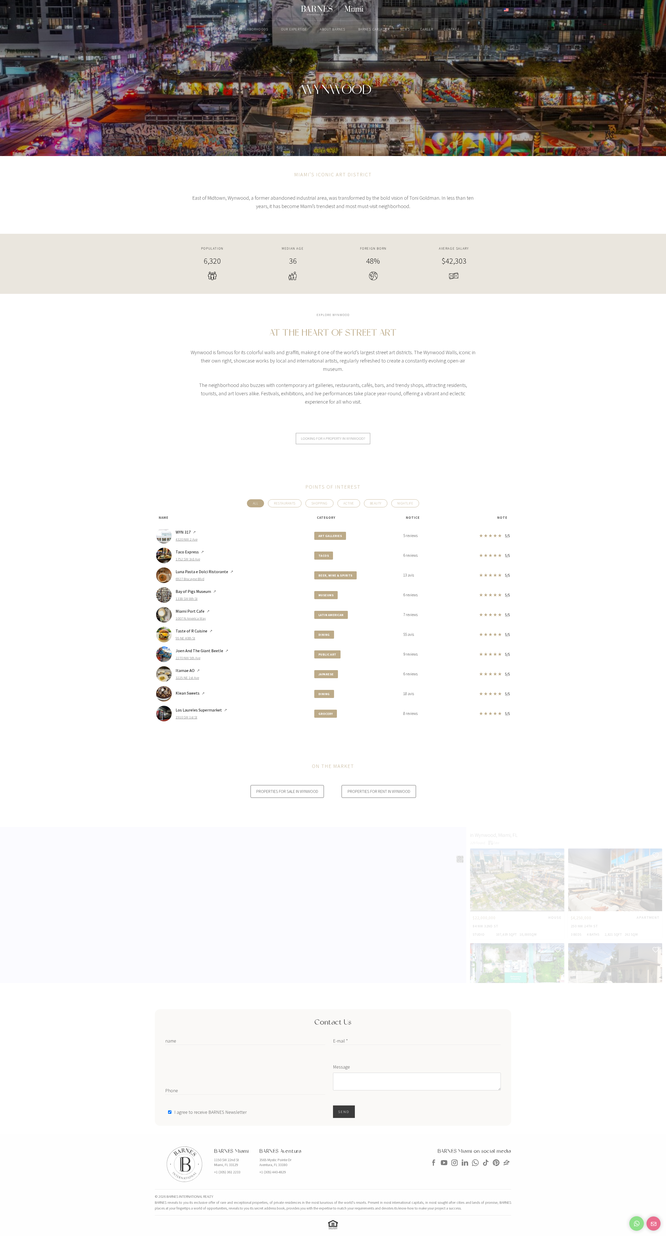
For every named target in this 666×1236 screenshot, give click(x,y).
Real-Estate (215, 29)
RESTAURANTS (285, 503)
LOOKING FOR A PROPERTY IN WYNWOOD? (333, 438)
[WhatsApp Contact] (636, 1223)
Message (341, 1067)
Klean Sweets (190, 693)
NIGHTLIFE (405, 503)
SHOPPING (319, 503)
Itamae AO (188, 670)
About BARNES (332, 29)
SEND (344, 1111)
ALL (255, 503)
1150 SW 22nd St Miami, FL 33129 (226, 1162)
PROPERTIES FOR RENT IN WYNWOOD (379, 791)
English (497, 10)
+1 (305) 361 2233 (227, 1172)
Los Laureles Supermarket (201, 710)
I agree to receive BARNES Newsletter (210, 1112)
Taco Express (190, 551)
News (405, 29)
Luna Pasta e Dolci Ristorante (204, 571)
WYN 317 (186, 532)
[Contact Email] (653, 1223)
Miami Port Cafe (193, 611)
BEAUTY (375, 503)
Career (426, 29)
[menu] (157, 6)
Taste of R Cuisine (194, 630)
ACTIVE (348, 503)
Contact (451, 29)
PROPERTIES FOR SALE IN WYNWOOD (287, 791)
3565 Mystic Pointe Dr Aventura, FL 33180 (275, 1162)
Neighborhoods (253, 29)
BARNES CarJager (374, 29)
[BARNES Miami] (433, 1167)
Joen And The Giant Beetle (202, 650)
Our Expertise (294, 29)
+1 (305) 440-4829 (272, 1172)
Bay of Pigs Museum (196, 591)
